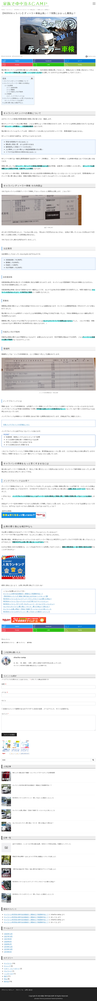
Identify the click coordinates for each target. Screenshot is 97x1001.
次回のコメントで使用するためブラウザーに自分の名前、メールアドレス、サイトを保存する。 (36, 709)
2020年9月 (8, 942)
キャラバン (9, 9)
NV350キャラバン (9, 642)
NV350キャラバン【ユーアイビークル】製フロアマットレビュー (25, 601)
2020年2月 (8, 944)
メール (5, 692)
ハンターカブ (8, 974)
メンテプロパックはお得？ (15, 100)
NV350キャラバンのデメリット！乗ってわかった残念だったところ (26, 612)
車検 (30, 642)
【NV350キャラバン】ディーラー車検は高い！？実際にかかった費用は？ (32, 9)
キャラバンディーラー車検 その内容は (16, 83)
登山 (5, 979)
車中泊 (6, 981)
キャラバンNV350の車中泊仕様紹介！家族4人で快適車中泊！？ (26, 914)
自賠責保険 (14, 87)
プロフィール (19, 990)
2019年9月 (8, 952)
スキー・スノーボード (12, 969)
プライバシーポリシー (8, 990)
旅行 (5, 976)
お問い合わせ (28, 990)
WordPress (60, 998)
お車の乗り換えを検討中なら (13, 103)
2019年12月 (8, 947)
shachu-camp (91, 56)
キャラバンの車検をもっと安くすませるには (18, 98)
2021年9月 (8, 939)
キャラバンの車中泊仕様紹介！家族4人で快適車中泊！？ (23, 594)
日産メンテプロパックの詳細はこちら (16, 425)
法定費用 (10, 85)
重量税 (13, 90)
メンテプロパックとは (17, 96)
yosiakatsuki (48, 998)
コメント (5, 714)
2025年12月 (8, 934)
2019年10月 (8, 949)
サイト (4, 701)
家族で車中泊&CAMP (47, 996)
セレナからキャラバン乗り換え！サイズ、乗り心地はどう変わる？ (26, 606)
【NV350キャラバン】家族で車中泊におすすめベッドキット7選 (25, 596)
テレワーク (8, 971)
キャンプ (7, 966)
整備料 (9, 94)
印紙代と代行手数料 (17, 92)
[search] (93, 760)
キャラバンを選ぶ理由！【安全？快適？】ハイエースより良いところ (27, 609)
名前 (4, 684)
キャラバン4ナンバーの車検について (16, 81)
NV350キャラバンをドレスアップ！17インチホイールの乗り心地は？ (27, 599)
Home (3, 9)
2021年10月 (8, 936)
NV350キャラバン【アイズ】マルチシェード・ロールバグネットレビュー (29, 604)
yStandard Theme (38, 998)
